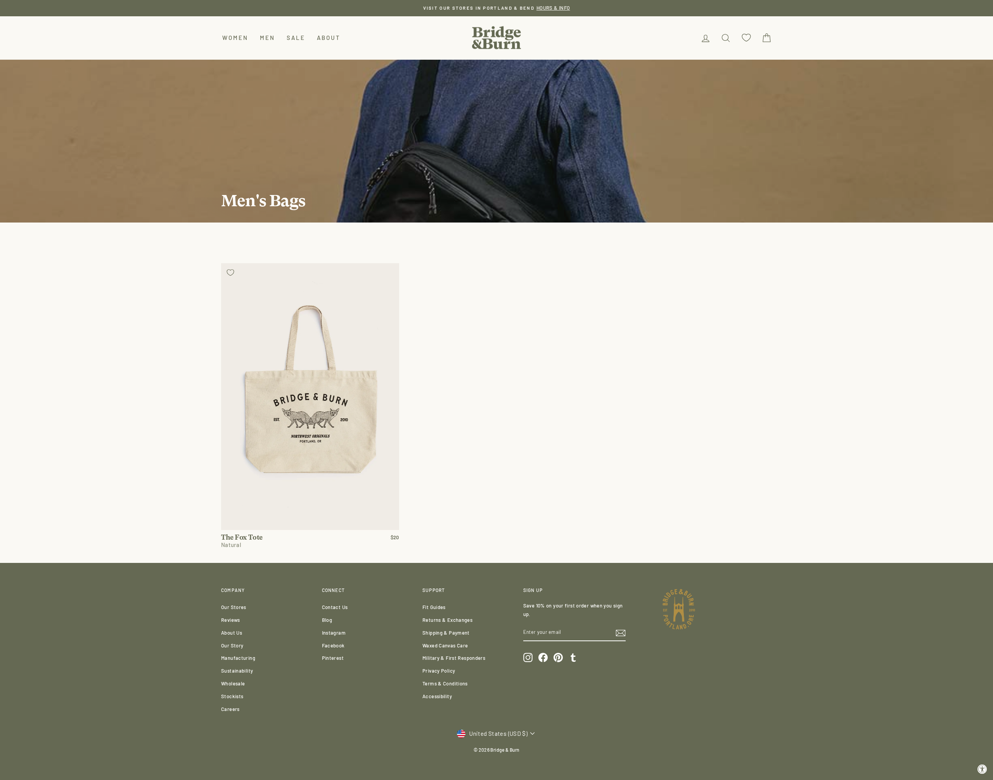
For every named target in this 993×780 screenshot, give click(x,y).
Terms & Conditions (445, 683)
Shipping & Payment (446, 633)
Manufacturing (238, 658)
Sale (296, 37)
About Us (231, 633)
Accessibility (437, 696)
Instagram (334, 633)
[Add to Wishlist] (230, 272)
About (329, 37)
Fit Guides (434, 607)
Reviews (230, 620)
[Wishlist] (746, 38)
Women (235, 37)
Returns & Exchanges (447, 620)
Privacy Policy (438, 671)
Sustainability (237, 671)
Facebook (333, 645)
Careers (230, 709)
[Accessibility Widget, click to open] (982, 769)
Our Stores (233, 607)
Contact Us (335, 607)
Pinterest (333, 658)
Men (267, 37)
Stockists (232, 696)
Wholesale (233, 683)
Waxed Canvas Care (445, 645)
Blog (327, 620)
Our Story (232, 645)
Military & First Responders (453, 658)
